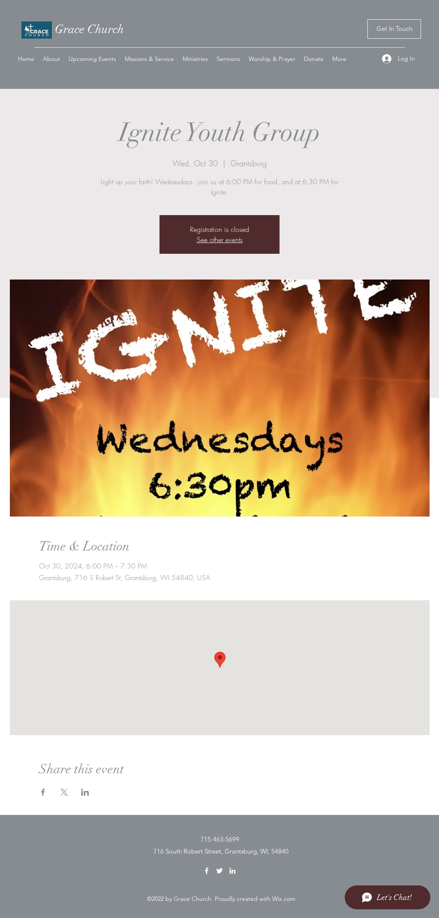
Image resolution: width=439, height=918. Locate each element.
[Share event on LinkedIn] (85, 792)
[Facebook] (206, 870)
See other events (220, 239)
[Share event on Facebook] (43, 792)
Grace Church (89, 29)
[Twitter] (219, 870)
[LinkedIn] (232, 870)
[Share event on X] (64, 792)
